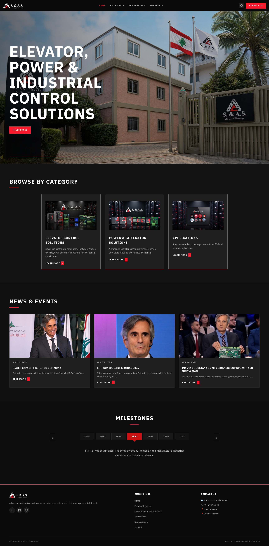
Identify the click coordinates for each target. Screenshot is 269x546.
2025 (103, 436)
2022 (87, 436)
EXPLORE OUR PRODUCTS (27, 130)
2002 (182, 436)
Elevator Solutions (142, 506)
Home (102, 5)
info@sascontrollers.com (215, 500)
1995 (134, 436)
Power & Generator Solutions (148, 511)
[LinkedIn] (12, 510)
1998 (150, 436)
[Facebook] (19, 510)
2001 (166, 436)
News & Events (141, 521)
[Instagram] (26, 510)
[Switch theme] (241, 5)
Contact (138, 527)
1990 (119, 436)
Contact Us (256, 5)
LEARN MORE (54, 263)
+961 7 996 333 (211, 504)
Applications (137, 5)
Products (117, 5)
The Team (156, 5)
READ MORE (21, 379)
